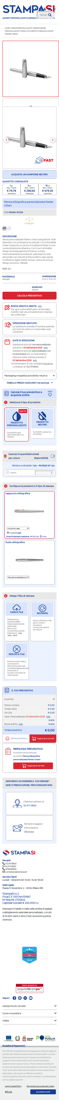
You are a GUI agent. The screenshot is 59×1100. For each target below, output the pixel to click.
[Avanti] (52, 140)
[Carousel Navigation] (29, 140)
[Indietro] (6, 140)
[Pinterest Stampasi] (20, 998)
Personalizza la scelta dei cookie (40, 1086)
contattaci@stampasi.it (16, 871)
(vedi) (18, 533)
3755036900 (11, 869)
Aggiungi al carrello (45, 738)
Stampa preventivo (18, 738)
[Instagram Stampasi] (25, 998)
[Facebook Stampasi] (14, 998)
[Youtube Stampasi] (30, 998)
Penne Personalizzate (21, 28)
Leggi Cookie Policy (13, 1086)
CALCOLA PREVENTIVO (29, 295)
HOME (7, 28)
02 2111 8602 (32, 366)
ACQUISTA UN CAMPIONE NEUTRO (29, 174)
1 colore (15, 533)
